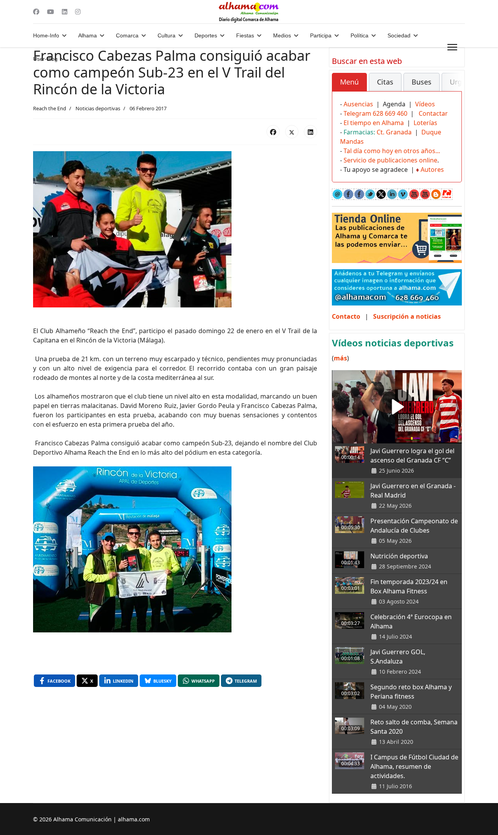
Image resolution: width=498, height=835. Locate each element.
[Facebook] (36, 11)
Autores (432, 169)
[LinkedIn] (310, 131)
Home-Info (46, 35)
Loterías (425, 122)
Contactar (433, 113)
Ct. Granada (394, 132)
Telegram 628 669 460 (375, 113)
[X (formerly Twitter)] (291, 131)
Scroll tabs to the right (453, 87)
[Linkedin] (64, 11)
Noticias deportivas (97, 108)
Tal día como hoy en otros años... (392, 151)
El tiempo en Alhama (374, 122)
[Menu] (452, 47)
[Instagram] (78, 11)
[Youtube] (50, 11)
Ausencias (358, 104)
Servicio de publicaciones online (390, 160)
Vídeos (425, 104)
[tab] (349, 82)
